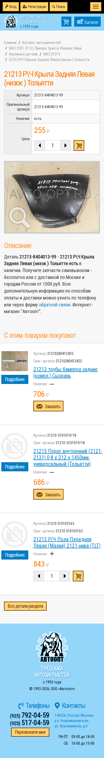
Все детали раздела (25, 606)
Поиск (60, 6)
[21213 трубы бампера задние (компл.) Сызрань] (14, 361)
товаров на (66, 21)
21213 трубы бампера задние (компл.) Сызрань (65, 372)
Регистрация (37, 6)
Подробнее (15, 379)
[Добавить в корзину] (78, 576)
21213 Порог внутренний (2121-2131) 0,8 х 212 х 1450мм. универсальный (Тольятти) (67, 457)
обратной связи (54, 304)
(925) (29, 716)
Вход (13, 6)
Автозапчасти (33, 21)
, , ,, (74, 720)
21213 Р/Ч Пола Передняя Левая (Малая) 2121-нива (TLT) (67, 542)
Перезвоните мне (30, 732)
